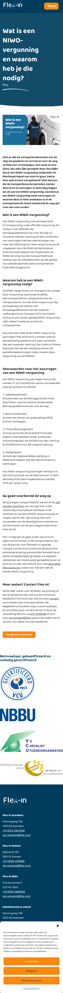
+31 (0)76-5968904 (14, 892)
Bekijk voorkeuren (31, 981)
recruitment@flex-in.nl (22, 618)
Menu (52, 6)
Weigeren (31, 971)
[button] (57, 925)
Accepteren (31, 961)
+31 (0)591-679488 (13, 861)
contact (54, 599)
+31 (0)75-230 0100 (14, 831)
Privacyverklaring (31, 988)
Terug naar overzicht (19, 634)
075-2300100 (38, 614)
